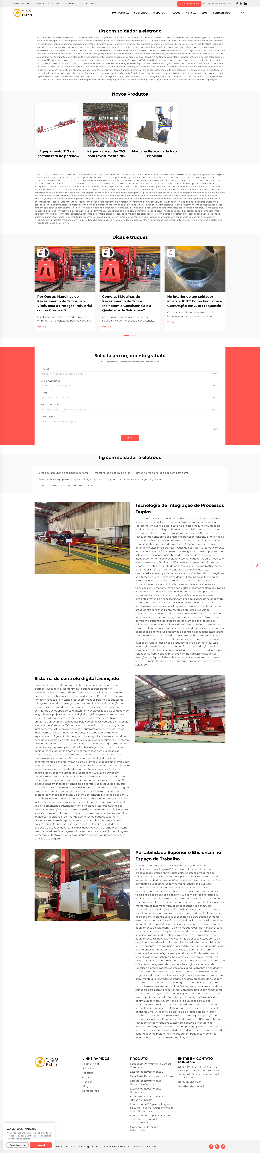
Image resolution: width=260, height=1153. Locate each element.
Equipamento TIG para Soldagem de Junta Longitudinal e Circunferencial (150, 1119)
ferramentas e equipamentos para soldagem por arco (71, 479)
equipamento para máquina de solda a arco (66, 485)
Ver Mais (41, 326)
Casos (176, 13)
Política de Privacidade (145, 1146)
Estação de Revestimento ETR (148, 1071)
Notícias (191, 13)
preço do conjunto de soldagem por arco (64, 472)
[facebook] (236, 4)
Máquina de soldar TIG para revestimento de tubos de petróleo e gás (105, 153)
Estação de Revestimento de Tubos (151, 1076)
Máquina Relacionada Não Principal (154, 153)
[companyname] (23, 12)
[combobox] (47, 385)
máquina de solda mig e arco (112, 472)
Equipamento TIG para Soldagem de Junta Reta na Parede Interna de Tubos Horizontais (152, 1108)
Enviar (130, 437)
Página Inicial (120, 13)
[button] (126, 335)
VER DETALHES (56, 125)
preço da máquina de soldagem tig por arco (137, 479)
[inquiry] (256, 565)
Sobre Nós (140, 13)
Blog (205, 13)
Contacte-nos (221, 13)
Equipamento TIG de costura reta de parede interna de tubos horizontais (57, 153)
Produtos (158, 13)
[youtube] (241, 4)
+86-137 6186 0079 (220, 3)
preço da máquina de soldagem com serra (162, 472)
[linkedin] (245, 4)
